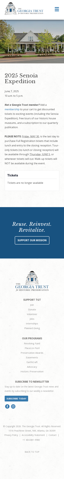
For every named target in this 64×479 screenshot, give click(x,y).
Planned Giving (32, 328)
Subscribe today (16, 398)
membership (12, 109)
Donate (32, 309)
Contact (53, 435)
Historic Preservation (32, 371)
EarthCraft (32, 362)
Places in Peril (32, 348)
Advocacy (32, 366)
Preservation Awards (32, 352)
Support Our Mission (32, 240)
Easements (32, 357)
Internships (32, 323)
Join (32, 304)
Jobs (32, 318)
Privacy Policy (11, 435)
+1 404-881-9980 (31, 439)
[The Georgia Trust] (24, 8)
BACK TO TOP (32, 451)
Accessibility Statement (33, 435)
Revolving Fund (32, 343)
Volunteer (32, 314)
